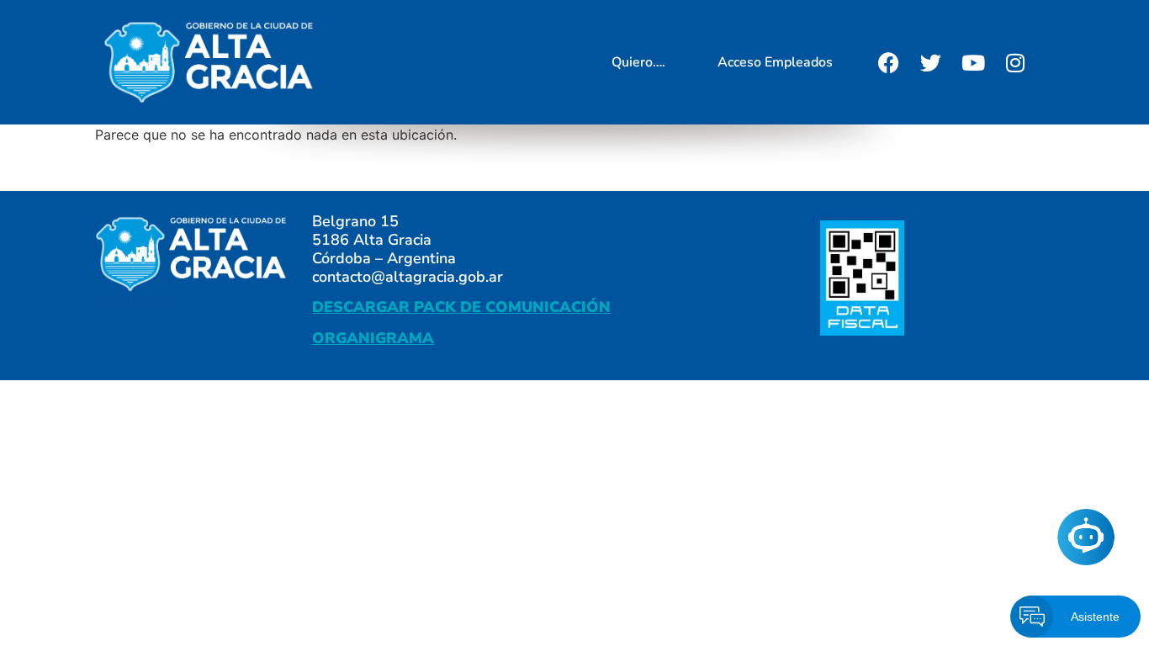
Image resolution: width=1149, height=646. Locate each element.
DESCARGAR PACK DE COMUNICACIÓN (461, 307)
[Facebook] (889, 62)
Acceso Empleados (775, 62)
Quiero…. (638, 62)
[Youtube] (973, 62)
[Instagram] (1015, 62)
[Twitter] (931, 62)
